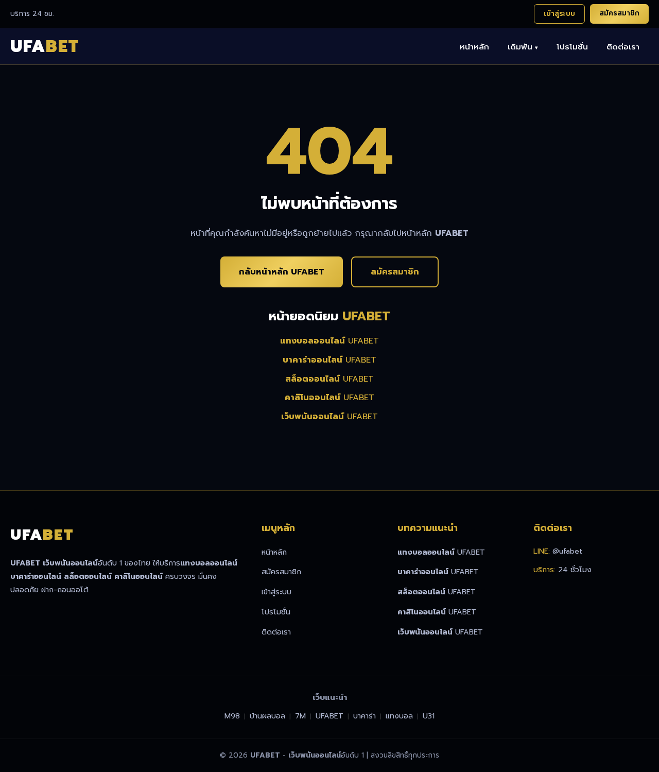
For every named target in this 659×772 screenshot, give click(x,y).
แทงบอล (399, 716)
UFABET (329, 341)
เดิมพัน (523, 47)
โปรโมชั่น (572, 47)
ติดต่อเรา (622, 47)
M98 (232, 716)
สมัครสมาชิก (619, 13)
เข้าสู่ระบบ (559, 13)
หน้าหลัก (474, 47)
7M (300, 716)
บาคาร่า (364, 716)
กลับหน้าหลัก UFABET (281, 272)
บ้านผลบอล (267, 716)
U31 (429, 716)
